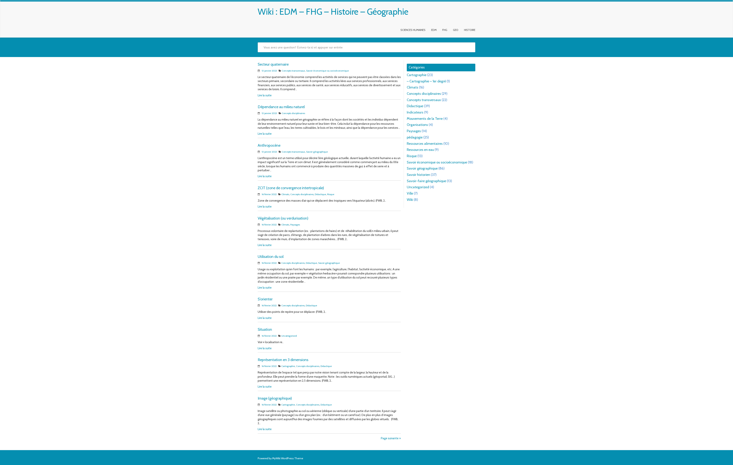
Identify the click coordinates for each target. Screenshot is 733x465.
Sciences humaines (412, 30)
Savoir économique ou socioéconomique (327, 70)
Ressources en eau (420, 150)
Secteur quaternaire (273, 64)
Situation (265, 329)
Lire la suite (265, 95)
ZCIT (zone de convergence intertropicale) (291, 188)
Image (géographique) (275, 398)
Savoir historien (418, 175)
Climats (285, 194)
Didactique (320, 194)
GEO (455, 30)
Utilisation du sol (270, 256)
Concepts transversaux (293, 70)
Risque (330, 194)
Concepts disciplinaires (293, 113)
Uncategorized (289, 335)
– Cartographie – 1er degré (426, 81)
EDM (434, 30)
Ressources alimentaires (425, 144)
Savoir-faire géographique (426, 181)
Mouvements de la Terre (425, 119)
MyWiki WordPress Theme (287, 458)
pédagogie (415, 137)
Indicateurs (415, 112)
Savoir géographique (317, 151)
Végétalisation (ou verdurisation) (283, 218)
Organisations (417, 125)
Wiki (410, 200)
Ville (410, 193)
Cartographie (288, 366)
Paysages (295, 224)
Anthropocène (269, 145)
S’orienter (265, 299)
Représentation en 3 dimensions (283, 359)
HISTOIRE (469, 30)
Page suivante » (391, 438)
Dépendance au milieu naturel (281, 107)
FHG (444, 30)
